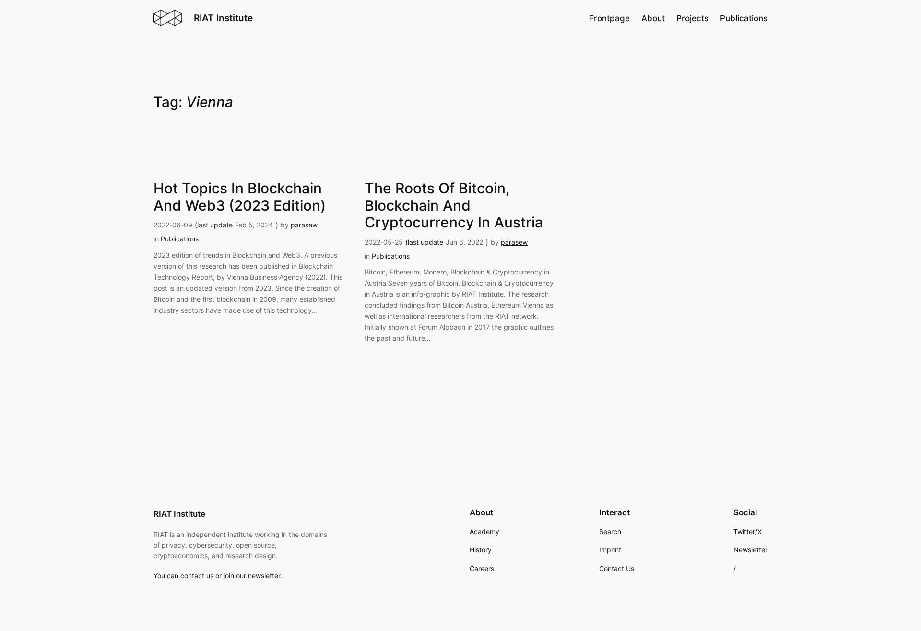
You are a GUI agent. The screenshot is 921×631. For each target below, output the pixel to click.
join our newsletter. (253, 575)
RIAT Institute (223, 18)
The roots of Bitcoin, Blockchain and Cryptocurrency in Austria (454, 205)
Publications (180, 239)
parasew (304, 225)
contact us (196, 575)
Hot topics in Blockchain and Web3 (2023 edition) (240, 197)
